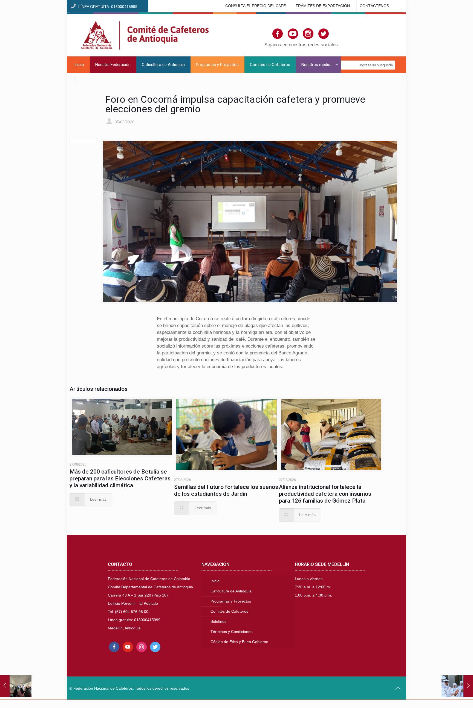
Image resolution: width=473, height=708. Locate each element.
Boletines (218, 622)
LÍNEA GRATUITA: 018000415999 (107, 7)
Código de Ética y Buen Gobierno (239, 642)
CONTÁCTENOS (374, 6)
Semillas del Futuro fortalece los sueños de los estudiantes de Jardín (226, 490)
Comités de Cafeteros (229, 611)
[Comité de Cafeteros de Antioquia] (145, 34)
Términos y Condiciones (231, 632)
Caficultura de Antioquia (231, 591)
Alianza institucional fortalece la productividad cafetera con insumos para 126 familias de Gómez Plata (325, 494)
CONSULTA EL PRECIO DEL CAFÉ (255, 6)
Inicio (215, 581)
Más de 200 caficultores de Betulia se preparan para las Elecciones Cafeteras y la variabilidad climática (120, 478)
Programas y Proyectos (230, 601)
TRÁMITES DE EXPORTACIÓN (323, 6)
